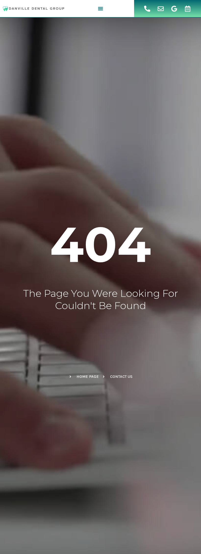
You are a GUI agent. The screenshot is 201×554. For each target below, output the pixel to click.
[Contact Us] (161, 8)
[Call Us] (147, 8)
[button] (100, 9)
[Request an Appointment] (188, 8)
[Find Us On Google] (174, 8)
